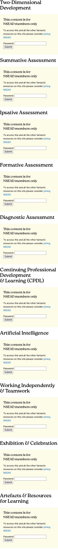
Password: (8, 43)
